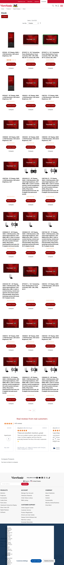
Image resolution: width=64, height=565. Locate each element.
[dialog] (32, 544)
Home (2, 9)
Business (37, 1)
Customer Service (26, 510)
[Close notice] (51, 561)
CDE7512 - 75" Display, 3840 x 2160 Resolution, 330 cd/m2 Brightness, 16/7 (50, 97)
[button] (11, 68)
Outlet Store (3, 500)
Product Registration (26, 512)
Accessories (3, 498)
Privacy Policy (7, 552)
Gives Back (48, 505)
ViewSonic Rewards (26, 495)
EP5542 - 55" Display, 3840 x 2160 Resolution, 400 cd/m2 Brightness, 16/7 (10, 54)
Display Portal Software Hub (29, 517)
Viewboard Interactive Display (8, 505)
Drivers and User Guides (27, 515)
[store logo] (25, 5)
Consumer (43, 1)
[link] (32, 448)
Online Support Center (27, 507)
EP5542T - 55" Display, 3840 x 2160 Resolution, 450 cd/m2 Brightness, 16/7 (11, 97)
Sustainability (49, 500)
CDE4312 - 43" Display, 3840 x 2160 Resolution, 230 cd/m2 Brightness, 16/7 (30, 97)
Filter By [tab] (4, 16)
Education (30, 1)
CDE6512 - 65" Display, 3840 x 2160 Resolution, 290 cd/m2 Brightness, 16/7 (11, 337)
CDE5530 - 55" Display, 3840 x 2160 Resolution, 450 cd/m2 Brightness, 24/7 (50, 337)
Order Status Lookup (27, 498)
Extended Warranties (27, 522)
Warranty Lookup (26, 519)
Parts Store (3, 502)
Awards (47, 495)
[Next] (33, 410)
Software (2, 512)
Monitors (2, 493)
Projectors (3, 495)
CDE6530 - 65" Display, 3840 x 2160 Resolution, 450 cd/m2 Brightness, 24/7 (50, 138)
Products (8, 9)
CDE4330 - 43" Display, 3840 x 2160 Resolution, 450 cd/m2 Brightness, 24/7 (30, 138)
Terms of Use (7, 555)
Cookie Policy (7, 554)
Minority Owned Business (52, 502)
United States (36, 481)
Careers (47, 498)
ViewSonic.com (21, 1)
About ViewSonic (50, 493)
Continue (24, 484)
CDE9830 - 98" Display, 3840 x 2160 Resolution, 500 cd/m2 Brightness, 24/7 (11, 138)
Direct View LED (4, 507)
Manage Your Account (27, 493)
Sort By (24, 23)
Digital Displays (17, 9)
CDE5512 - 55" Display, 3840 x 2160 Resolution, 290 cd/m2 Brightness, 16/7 (50, 285)
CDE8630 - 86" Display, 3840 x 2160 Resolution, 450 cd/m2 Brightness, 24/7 (30, 337)
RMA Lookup (24, 500)
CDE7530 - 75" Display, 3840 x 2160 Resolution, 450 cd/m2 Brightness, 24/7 (11, 180)
